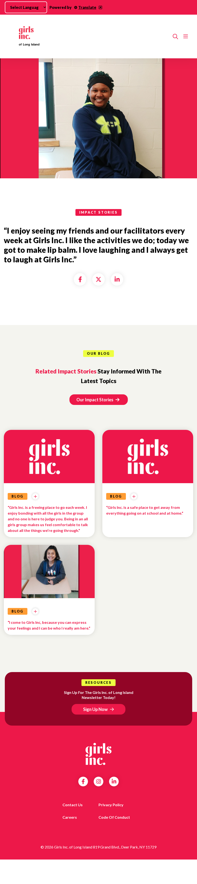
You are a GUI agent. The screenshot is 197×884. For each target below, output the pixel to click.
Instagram (98, 781)
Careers (69, 817)
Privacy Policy (110, 804)
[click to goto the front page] (98, 754)
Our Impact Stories (95, 399)
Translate (87, 7)
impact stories (98, 212)
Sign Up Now (95, 709)
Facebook (83, 781)
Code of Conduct (114, 817)
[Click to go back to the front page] (88, 36)
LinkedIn (114, 781)
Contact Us (72, 804)
